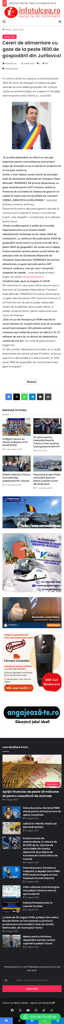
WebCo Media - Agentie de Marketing (33, 1003)
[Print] (48, 397)
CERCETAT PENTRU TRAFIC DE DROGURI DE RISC (33, 3)
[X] (16, 397)
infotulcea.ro (10, 63)
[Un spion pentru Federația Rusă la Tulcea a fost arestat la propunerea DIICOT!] (47, 426)
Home (7, 29)
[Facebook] (8, 397)
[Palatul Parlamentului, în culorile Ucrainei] (11, 907)
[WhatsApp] (24, 397)
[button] (40, 1017)
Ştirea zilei (18, 29)
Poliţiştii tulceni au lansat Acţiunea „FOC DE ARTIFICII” (15, 442)
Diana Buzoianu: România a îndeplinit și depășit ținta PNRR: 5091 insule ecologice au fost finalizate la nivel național (41, 873)
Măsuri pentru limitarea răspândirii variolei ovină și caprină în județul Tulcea (39, 940)
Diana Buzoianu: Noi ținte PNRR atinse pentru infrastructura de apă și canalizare (42, 811)
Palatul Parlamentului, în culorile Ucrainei (38, 904)
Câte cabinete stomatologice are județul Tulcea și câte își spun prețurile (41, 890)
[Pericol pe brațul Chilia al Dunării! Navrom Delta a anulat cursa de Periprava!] (47, 463)
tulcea (32, 381)
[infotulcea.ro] (32, 12)
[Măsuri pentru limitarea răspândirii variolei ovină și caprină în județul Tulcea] (11, 941)
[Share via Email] (40, 397)
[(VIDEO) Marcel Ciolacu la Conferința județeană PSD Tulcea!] (16, 463)
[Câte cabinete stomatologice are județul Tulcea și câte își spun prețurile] (11, 891)
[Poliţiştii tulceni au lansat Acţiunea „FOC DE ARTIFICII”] (16, 427)
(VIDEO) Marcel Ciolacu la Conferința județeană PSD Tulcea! (16, 477)
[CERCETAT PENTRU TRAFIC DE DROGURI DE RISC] (11, 828)
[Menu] (4, 21)
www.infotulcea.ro (33, 276)
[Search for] (60, 21)
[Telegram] (32, 397)
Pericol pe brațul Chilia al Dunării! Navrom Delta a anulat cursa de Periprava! (46, 479)
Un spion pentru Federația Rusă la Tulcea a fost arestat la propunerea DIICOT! (46, 442)
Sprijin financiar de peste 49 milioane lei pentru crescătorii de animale (30, 794)
